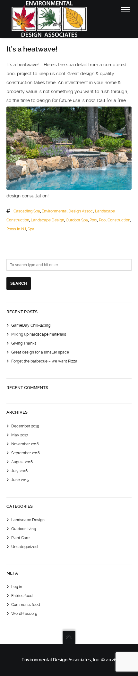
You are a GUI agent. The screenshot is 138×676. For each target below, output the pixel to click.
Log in (16, 587)
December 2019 (25, 426)
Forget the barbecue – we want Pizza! (44, 361)
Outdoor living (23, 529)
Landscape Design (28, 520)
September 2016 (25, 453)
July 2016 (19, 471)
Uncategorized (24, 547)
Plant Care (20, 538)
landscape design (47, 220)
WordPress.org (24, 613)
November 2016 (25, 444)
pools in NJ (16, 229)
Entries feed (21, 595)
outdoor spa (77, 220)
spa (31, 229)
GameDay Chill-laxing (30, 325)
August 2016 (22, 462)
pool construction (114, 220)
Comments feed (25, 604)
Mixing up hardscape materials (38, 334)
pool (93, 220)
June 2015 (20, 480)
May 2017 (19, 435)
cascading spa (26, 211)
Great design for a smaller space (40, 352)
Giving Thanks (23, 343)
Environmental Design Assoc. (67, 211)
